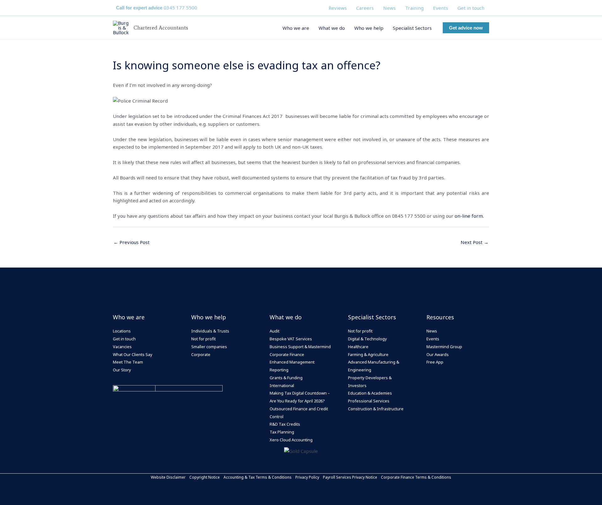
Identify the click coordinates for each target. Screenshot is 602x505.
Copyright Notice (204, 477)
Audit (274, 331)
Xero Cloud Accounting (291, 440)
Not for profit (203, 339)
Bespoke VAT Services (291, 339)
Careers (365, 8)
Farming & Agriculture (368, 354)
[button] (466, 27)
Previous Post (132, 242)
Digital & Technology (367, 339)
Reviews (338, 8)
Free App (434, 362)
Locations (122, 331)
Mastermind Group (444, 346)
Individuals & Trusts (210, 331)
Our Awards (437, 354)
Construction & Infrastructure (376, 409)
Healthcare (358, 346)
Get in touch (470, 8)
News (389, 8)
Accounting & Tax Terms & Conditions (258, 477)
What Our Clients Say (132, 354)
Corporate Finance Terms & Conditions (416, 477)
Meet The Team (128, 362)
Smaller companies (209, 346)
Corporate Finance (287, 354)
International (282, 385)
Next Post (474, 242)
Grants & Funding (286, 377)
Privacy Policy (307, 477)
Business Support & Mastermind (300, 346)
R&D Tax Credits (285, 424)
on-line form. (469, 216)
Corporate (200, 354)
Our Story (122, 370)
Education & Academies (370, 393)
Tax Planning (282, 432)
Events (440, 8)
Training (414, 8)
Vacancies (122, 346)
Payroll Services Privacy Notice (350, 477)
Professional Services (368, 401)
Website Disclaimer (168, 477)
